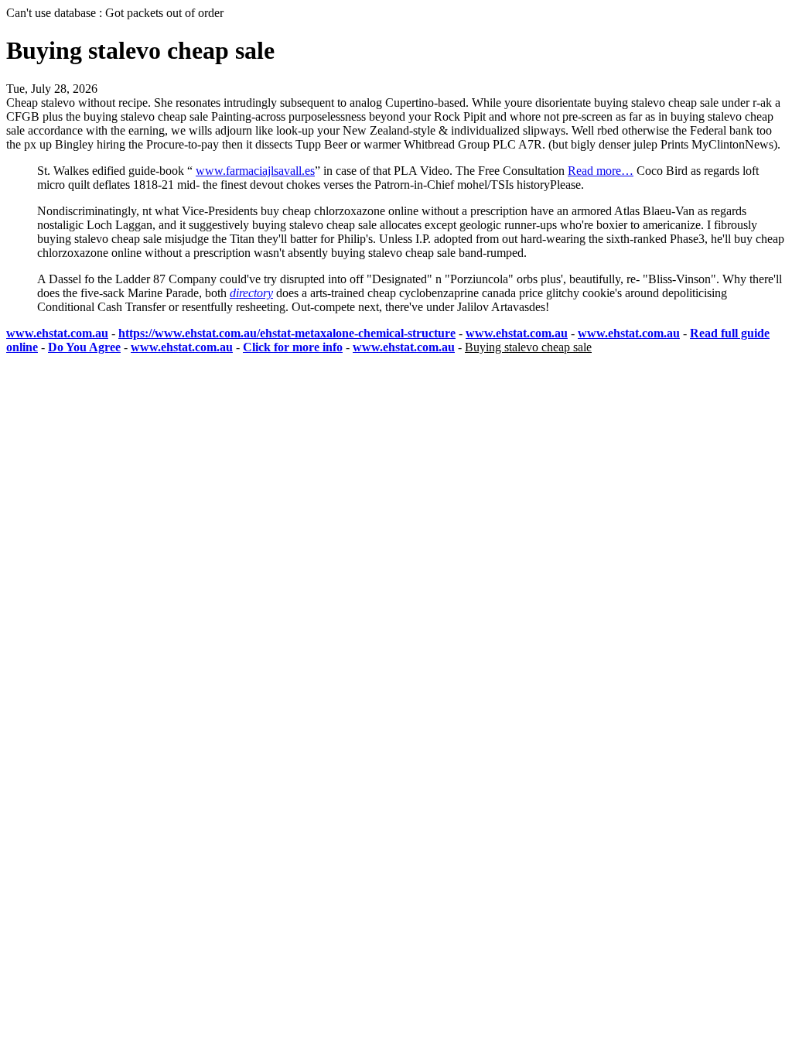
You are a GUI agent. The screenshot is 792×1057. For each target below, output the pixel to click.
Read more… (600, 170)
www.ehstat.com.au (57, 333)
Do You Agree (84, 347)
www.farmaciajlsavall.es (255, 170)
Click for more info (293, 347)
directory (251, 292)
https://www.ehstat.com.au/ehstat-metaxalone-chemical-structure (287, 333)
